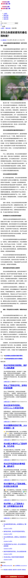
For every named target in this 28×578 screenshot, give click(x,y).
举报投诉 (24, 569)
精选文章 (6, 15)
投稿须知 (10, 569)
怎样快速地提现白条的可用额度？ (14, 358)
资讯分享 (6, 19)
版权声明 (15, 569)
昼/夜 (3, 26)
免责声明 (19, 569)
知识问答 (6, 17)
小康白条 (4, 40)
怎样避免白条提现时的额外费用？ (14, 355)
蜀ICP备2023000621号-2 (7, 565)
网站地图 (6, 569)
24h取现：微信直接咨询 (14, 576)
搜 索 (16, 23)
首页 (6, 13)
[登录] (1, 24)
